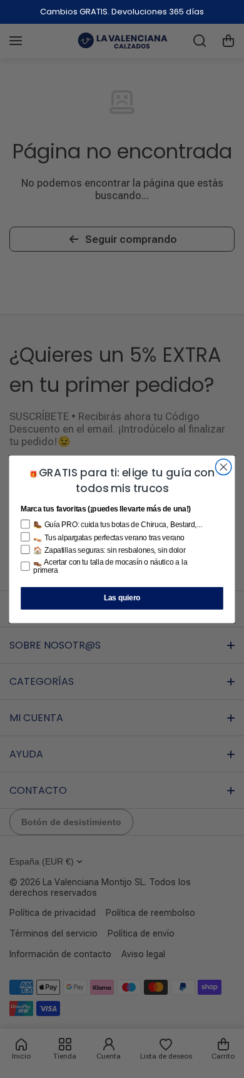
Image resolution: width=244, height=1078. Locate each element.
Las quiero (122, 598)
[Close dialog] (223, 467)
